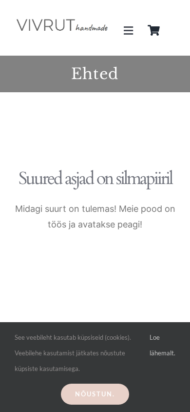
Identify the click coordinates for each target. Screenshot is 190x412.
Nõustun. (95, 394)
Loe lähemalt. (162, 345)
